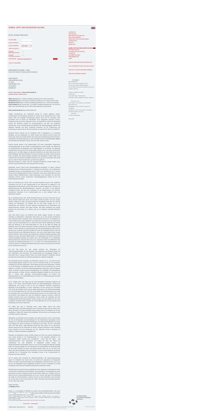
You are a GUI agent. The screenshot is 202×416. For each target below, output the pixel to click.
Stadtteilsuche (14, 48)
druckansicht (26, 403)
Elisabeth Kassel (13, 94)
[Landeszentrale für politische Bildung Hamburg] (78, 404)
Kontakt (30, 407)
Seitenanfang (34, 403)
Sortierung (12, 58)
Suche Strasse (13, 42)
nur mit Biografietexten (14, 52)
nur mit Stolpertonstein (14, 55)
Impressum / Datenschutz (17, 407)
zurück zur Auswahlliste (15, 63)
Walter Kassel (23, 94)
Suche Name (12, 39)
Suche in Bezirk (14, 45)
